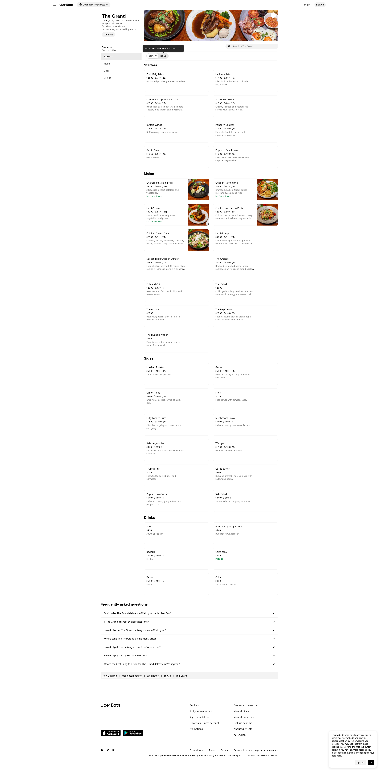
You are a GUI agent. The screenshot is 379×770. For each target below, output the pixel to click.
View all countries (244, 717)
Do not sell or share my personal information (256, 750)
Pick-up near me (243, 723)
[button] (189, 613)
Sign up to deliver (199, 717)
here (339, 755)
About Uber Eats (243, 729)
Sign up (320, 4)
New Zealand (109, 675)
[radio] (152, 55)
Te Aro (167, 675)
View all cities (241, 711)
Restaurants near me (245, 705)
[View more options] (273, 15)
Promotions (196, 729)
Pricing (224, 750)
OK (371, 762)
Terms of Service (227, 755)
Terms (212, 750)
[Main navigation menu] (54, 4)
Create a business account (204, 723)
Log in (307, 4)
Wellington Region (132, 675)
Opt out (360, 762)
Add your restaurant (201, 711)
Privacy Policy (196, 750)
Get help (194, 705)
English (241, 734)
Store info (108, 34)
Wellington (153, 675)
